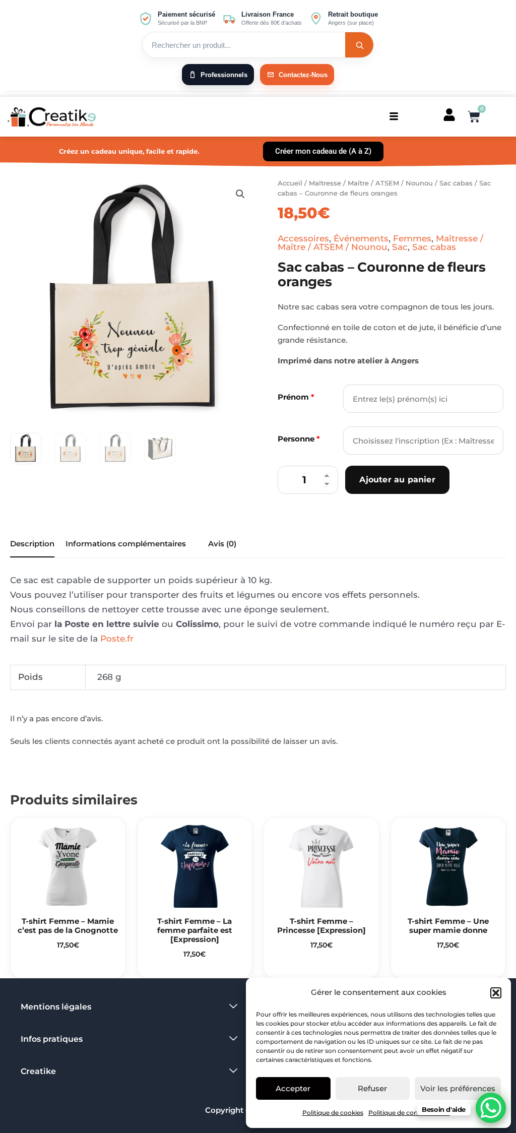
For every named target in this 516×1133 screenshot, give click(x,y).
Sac (400, 247)
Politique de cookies (332, 1112)
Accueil (290, 183)
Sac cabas (456, 183)
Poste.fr (117, 639)
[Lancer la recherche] (359, 45)
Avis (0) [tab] (222, 543)
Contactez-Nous (303, 75)
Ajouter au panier (397, 479)
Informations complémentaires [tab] (126, 543)
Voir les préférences (457, 1088)
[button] (496, 993)
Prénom (296, 397)
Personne (299, 439)
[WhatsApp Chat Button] (491, 1108)
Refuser (372, 1088)
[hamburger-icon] (393, 116)
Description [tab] (32, 543)
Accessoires (303, 238)
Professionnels (224, 75)
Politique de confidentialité (409, 1112)
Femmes (412, 238)
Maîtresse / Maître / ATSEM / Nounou (371, 183)
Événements (361, 238)
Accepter (293, 1088)
